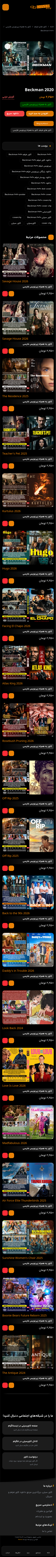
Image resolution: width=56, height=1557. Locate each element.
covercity (16, 217)
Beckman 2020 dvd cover (39, 189)
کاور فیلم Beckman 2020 (20, 154)
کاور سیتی (16, 223)
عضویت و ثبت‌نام (43, 1516)
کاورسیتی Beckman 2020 (39, 211)
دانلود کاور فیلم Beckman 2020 (36, 160)
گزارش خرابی (8, 97)
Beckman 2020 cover (41, 194)
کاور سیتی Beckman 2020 (39, 217)
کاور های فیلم (40, 26)
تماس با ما (47, 1531)
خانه (52, 26)
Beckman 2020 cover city (39, 206)
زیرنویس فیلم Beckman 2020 (37, 166)
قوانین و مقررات (44, 1511)
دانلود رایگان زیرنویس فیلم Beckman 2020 (31, 171)
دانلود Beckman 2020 (41, 183)
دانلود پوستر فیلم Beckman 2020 (35, 177)
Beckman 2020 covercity (39, 200)
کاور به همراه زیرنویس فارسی (18, 26)
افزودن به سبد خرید (38, 113)
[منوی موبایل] (5, 7)
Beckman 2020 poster (15, 194)
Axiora (20, 1539)
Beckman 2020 (44, 154)
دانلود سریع (13, 113)
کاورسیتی (31, 223)
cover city (46, 223)
